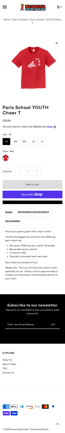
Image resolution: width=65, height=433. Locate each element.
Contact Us (8, 372)
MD (24, 141)
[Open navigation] (7, 7)
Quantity (7, 171)
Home (6, 19)
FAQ (5, 368)
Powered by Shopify (39, 429)
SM (15, 141)
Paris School (20, 19)
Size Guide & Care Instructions (33, 211)
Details (8, 212)
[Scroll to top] (58, 424)
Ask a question (12, 221)
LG (33, 141)
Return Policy (9, 364)
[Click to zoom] (57, 43)
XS (6, 141)
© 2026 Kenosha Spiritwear (16, 429)
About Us (7, 359)
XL (42, 141)
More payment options (32, 202)
